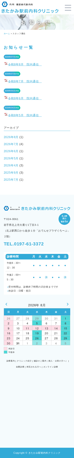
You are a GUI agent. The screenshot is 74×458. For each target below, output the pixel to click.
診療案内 (10, 361)
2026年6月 (11, 151)
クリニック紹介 (24, 361)
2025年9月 (11, 172)
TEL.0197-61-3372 (24, 243)
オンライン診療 (50, 367)
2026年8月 (11, 137)
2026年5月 (11, 158)
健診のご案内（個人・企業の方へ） (51, 361)
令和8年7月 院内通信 (25, 81)
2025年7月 (11, 179)
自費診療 (20, 367)
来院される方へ (33, 367)
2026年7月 (11, 144)
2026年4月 (11, 165)
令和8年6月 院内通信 (25, 98)
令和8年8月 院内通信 (25, 64)
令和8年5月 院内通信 (25, 115)
